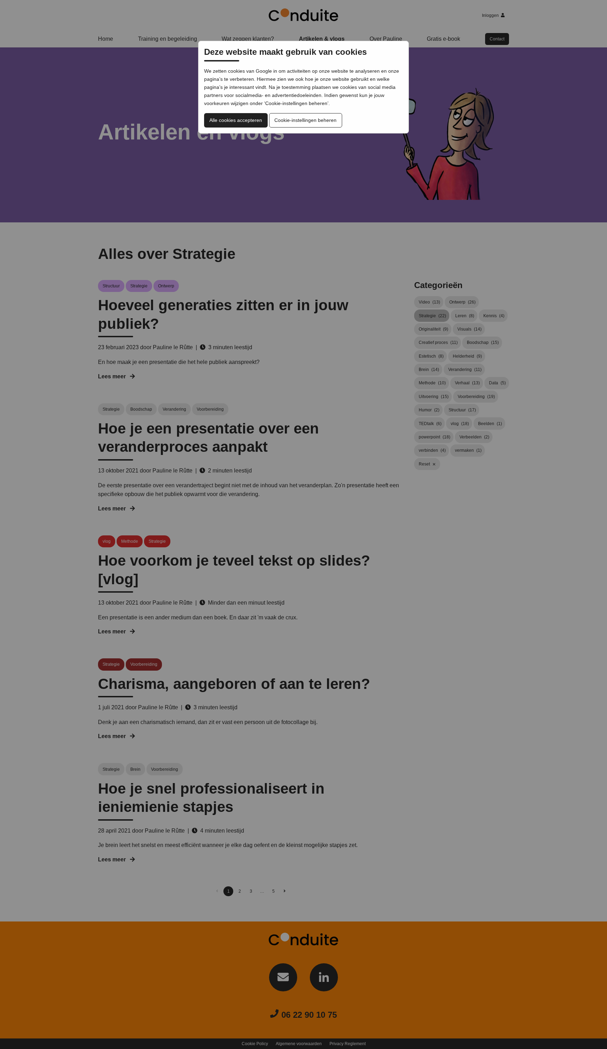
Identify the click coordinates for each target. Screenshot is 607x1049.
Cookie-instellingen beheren (305, 120)
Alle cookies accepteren (235, 120)
